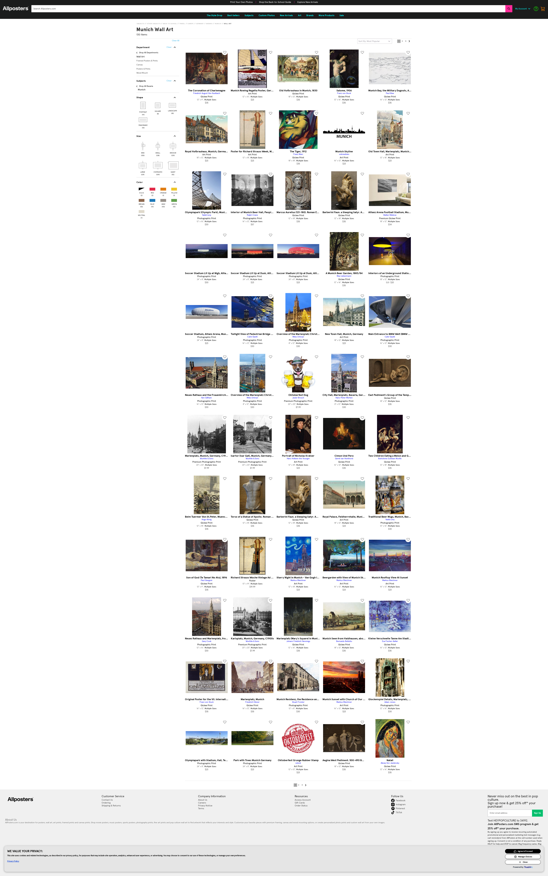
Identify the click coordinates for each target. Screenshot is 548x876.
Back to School (170, 23)
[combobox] (268, 8)
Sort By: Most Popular (369, 41)
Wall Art (228, 23)
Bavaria (209, 23)
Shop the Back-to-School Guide (275, 2)
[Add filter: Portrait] (143, 105)
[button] (241, 2)
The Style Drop (214, 15)
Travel (182, 23)
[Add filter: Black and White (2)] (141, 188)
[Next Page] (409, 41)
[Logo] (16, 9)
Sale (342, 15)
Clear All (175, 41)
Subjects (140, 23)
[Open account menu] (529, 8)
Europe (191, 23)
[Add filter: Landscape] (172, 105)
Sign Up (537, 813)
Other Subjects (154, 23)
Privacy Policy (13, 861)
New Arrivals (286, 15)
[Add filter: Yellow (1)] (174, 188)
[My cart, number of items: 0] (543, 8)
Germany (200, 23)
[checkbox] (142, 148)
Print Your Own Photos (241, 2)
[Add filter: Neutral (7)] (141, 211)
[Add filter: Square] (158, 105)
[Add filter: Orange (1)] (163, 188)
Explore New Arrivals (307, 2)
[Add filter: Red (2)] (152, 188)
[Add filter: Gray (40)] (163, 200)
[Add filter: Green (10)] (174, 200)
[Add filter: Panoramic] (143, 119)
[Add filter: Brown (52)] (141, 200)
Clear (169, 81)
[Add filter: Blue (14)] (152, 200)
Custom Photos (267, 15)
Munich (218, 23)
